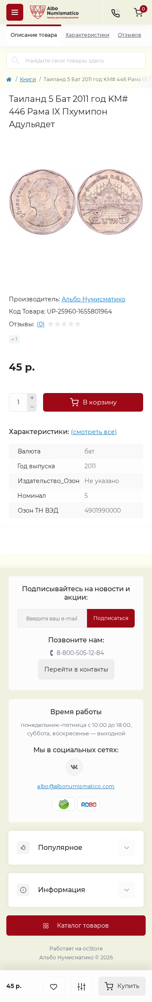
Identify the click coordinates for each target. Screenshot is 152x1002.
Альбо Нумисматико (93, 299)
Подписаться (110, 618)
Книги (28, 79)
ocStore (93, 948)
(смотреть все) (94, 432)
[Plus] (32, 397)
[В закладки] (54, 986)
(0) (41, 324)
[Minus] (32, 407)
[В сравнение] (81, 986)
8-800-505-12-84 (80, 653)
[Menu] (14, 12)
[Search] (15, 60)
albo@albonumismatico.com (75, 786)
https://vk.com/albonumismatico (74, 767)
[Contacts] (115, 12)
